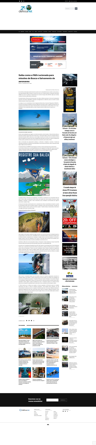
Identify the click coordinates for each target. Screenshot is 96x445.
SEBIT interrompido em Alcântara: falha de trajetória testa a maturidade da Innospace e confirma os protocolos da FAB (39, 343)
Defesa (49, 31)
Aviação (26, 31)
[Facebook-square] (19, 1)
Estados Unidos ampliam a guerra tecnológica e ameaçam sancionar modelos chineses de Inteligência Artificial (25, 382)
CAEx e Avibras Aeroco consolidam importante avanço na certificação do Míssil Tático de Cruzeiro (73, 331)
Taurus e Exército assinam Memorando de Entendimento (73, 306)
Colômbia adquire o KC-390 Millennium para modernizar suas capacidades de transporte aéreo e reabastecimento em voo (52, 362)
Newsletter (70, 31)
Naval (30, 31)
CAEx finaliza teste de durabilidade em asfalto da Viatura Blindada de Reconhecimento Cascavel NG (73, 323)
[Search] (76, 8)
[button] (26, 320)
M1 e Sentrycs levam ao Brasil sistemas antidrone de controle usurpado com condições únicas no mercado (25, 362)
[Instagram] (23, 1)
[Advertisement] (48, 20)
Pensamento (65, 31)
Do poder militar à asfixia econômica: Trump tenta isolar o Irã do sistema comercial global (73, 314)
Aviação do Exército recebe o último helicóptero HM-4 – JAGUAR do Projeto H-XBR (52, 342)
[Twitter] (21, 1)
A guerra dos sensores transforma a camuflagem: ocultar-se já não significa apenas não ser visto (73, 340)
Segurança (45, 31)
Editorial (75, 31)
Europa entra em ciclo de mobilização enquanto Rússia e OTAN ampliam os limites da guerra (72, 299)
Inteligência (59, 31)
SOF (33, 31)
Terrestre (22, 31)
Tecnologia (54, 31)
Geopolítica (40, 31)
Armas (36, 31)
